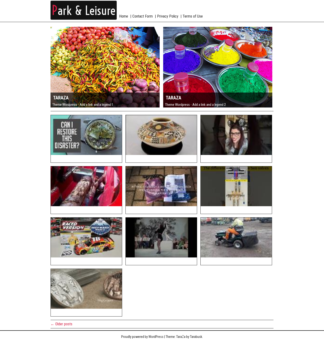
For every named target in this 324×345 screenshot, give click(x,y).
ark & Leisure (84, 10)
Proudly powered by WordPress (142, 337)
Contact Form (142, 16)
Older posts (61, 324)
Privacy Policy (167, 16)
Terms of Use (193, 16)
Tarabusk (196, 337)
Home (123, 16)
